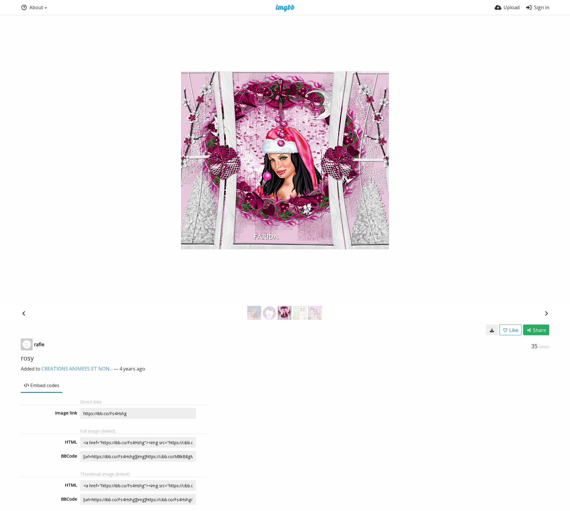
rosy (27, 357)
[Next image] (546, 313)
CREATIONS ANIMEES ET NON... (77, 369)
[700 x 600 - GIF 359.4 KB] (492, 330)
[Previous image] (24, 313)
